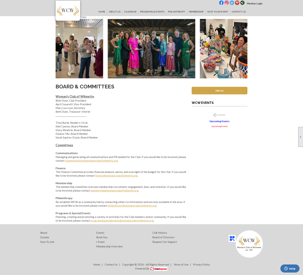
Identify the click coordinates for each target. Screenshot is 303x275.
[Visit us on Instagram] (226, 3)
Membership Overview (109, 246)
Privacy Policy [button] (201, 264)
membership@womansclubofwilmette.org (115, 190)
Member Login (254, 3)
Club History (159, 232)
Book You (101, 237)
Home (102, 11)
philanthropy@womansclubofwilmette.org (132, 205)
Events (100, 232)
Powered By (142, 268)
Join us (219, 90)
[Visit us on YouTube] (237, 3)
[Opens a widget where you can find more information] (289, 268)
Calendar (130, 11)
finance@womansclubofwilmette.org (116, 175)
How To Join (47, 241)
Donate (44, 237)
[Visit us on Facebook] (221, 3)
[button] (114, 11)
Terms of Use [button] (180, 264)
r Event (100, 241)
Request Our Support (164, 241)
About (43, 232)
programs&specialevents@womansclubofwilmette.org (122, 220)
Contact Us (239, 11)
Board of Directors (163, 237)
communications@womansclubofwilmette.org (91, 160)
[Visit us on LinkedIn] (232, 3)
